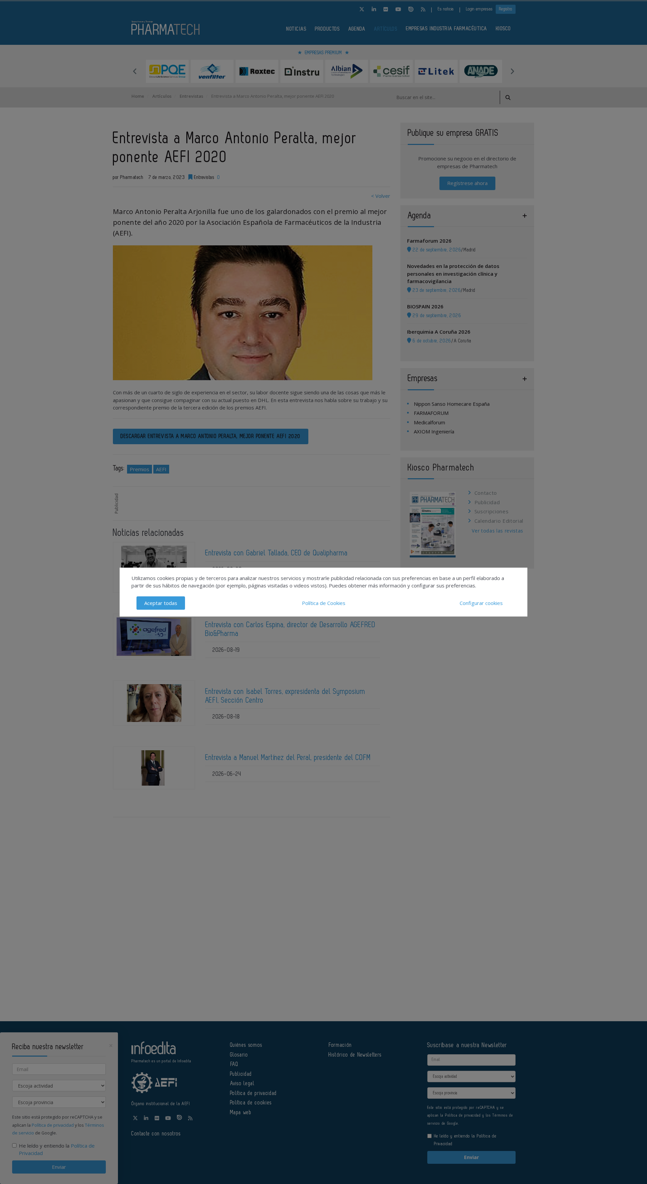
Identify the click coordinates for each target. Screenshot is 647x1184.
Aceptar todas (160, 603)
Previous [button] (134, 71)
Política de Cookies (323, 603)
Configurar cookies (481, 603)
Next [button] (512, 71)
